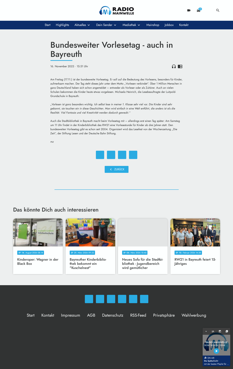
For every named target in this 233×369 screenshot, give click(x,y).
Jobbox (169, 25)
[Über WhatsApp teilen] (122, 155)
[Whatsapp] (16, 10)
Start (47, 25)
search (218, 10)
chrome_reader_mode (180, 66)
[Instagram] (30, 10)
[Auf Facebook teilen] (100, 155)
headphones (173, 66)
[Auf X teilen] (111, 155)
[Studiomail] (44, 10)
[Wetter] (208, 10)
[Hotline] (51, 10)
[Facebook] (23, 10)
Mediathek (129, 25)
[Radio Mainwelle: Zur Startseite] (116, 10)
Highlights (62, 25)
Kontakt (183, 25)
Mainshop (152, 25)
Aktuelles (80, 25)
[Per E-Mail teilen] (133, 155)
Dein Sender (104, 25)
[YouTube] (37, 10)
